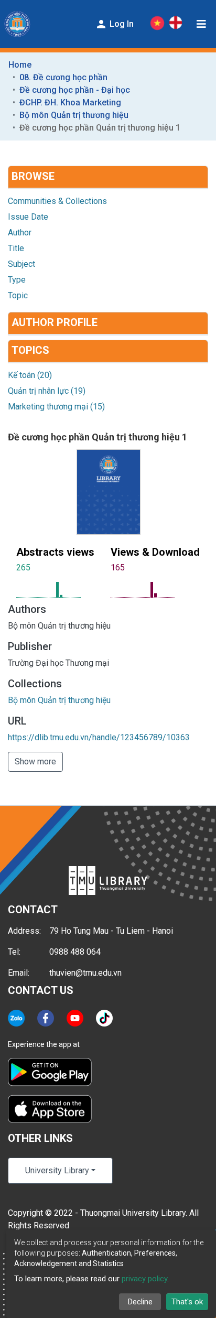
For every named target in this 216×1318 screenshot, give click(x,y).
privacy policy (144, 1278)
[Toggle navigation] (201, 24)
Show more (35, 761)
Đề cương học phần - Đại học (74, 90)
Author (19, 232)
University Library (57, 1170)
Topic (18, 295)
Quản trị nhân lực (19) (46, 391)
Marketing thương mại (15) (56, 407)
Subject (21, 264)
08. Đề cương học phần (63, 77)
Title (16, 248)
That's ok (187, 1301)
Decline (140, 1301)
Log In (120, 24)
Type (17, 280)
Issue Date (28, 217)
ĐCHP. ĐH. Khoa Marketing (70, 102)
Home (19, 65)
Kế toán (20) (30, 375)
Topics (30, 350)
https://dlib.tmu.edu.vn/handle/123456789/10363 (99, 737)
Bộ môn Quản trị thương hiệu (73, 115)
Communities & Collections (57, 201)
